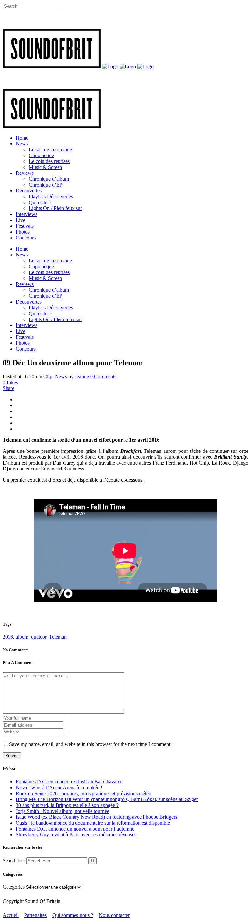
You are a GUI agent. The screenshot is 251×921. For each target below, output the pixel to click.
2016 (8, 637)
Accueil (11, 915)
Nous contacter (114, 915)
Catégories (14, 887)
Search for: (14, 860)
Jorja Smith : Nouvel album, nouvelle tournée (62, 811)
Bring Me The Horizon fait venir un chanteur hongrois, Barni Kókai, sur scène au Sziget (107, 799)
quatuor (38, 637)
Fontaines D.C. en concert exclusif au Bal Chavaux (69, 781)
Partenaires (35, 915)
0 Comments (103, 376)
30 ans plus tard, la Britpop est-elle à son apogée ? (67, 805)
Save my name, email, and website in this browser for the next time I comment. (90, 744)
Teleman (58, 637)
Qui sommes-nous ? (72, 915)
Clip (47, 376)
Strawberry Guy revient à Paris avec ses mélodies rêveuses (76, 834)
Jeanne (82, 376)
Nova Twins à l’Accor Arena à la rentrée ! (59, 787)
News (61, 376)
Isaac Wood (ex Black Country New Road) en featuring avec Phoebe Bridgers (96, 817)
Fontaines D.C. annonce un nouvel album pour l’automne (75, 828)
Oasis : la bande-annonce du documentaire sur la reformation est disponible (93, 823)
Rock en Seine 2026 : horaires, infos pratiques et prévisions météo (83, 793)
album (22, 637)
